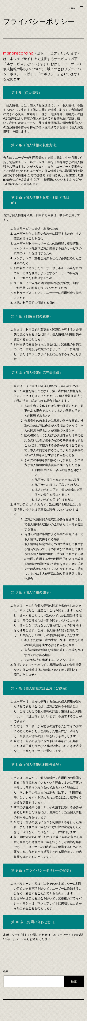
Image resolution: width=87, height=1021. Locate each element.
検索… (6, 971)
